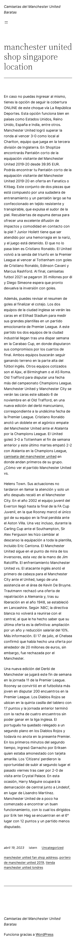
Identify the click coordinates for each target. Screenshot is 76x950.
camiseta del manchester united (30, 456)
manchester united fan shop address (31, 857)
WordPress (44, 934)
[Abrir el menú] (6, 22)
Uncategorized (53, 848)
